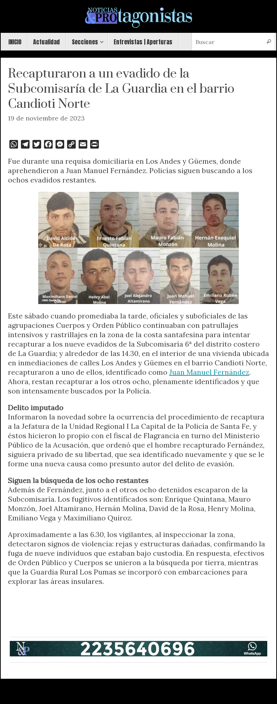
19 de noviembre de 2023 (46, 118)
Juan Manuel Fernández (209, 372)
